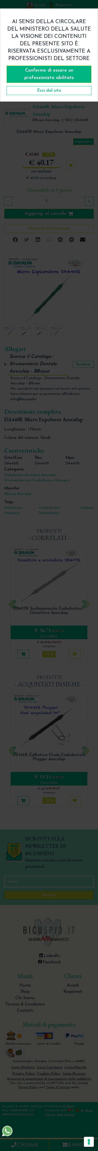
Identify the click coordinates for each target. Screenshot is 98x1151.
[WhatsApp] (7, 1131)
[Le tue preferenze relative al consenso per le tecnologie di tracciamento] (89, 1142)
